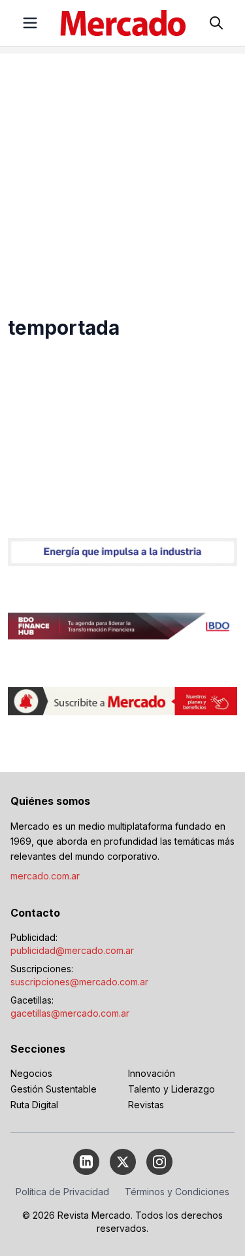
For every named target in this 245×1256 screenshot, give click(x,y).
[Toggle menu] (30, 22)
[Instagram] (159, 1162)
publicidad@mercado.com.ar (72, 950)
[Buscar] (216, 23)
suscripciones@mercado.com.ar (79, 981)
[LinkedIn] (86, 1162)
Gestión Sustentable (53, 1089)
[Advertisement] (122, 176)
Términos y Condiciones (177, 1191)
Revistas (146, 1104)
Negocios (31, 1073)
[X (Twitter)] (123, 1162)
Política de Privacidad (62, 1191)
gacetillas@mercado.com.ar (69, 1013)
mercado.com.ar (45, 875)
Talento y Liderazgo (171, 1089)
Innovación (151, 1073)
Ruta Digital (34, 1104)
